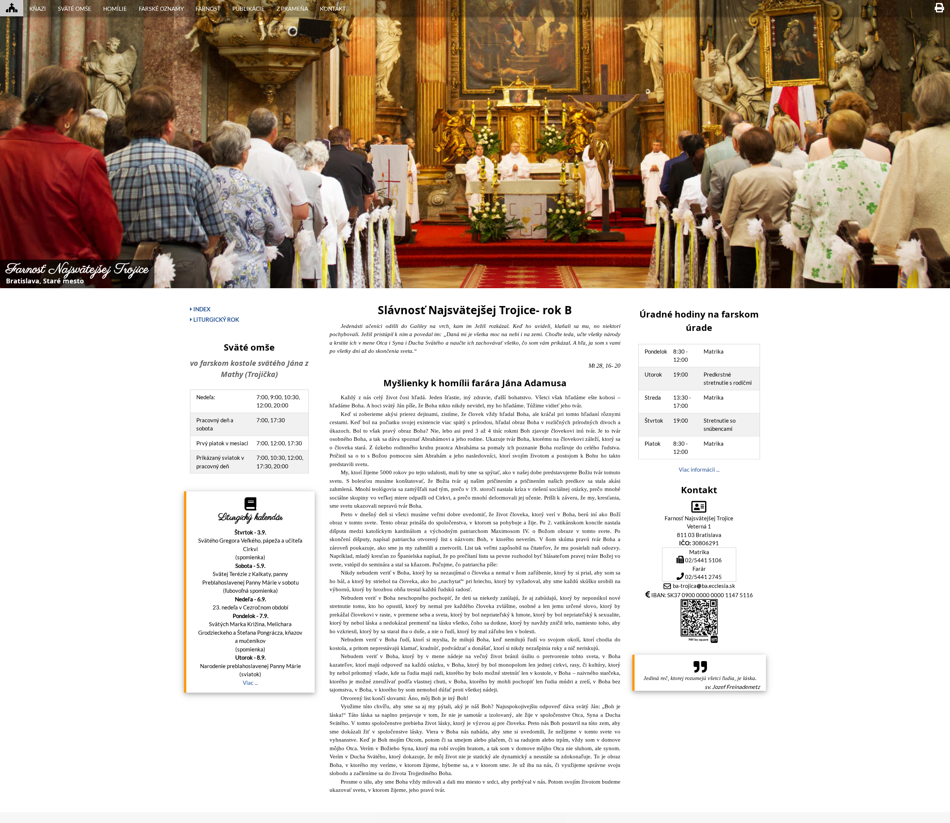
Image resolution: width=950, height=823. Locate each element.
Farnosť (208, 8)
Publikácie (248, 8)
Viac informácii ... (699, 469)
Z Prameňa (292, 8)
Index (201, 309)
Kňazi (37, 8)
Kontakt (333, 8)
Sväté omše (74, 8)
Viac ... (250, 682)
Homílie (115, 8)
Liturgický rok (215, 319)
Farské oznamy (161, 8)
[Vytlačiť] (939, 8)
